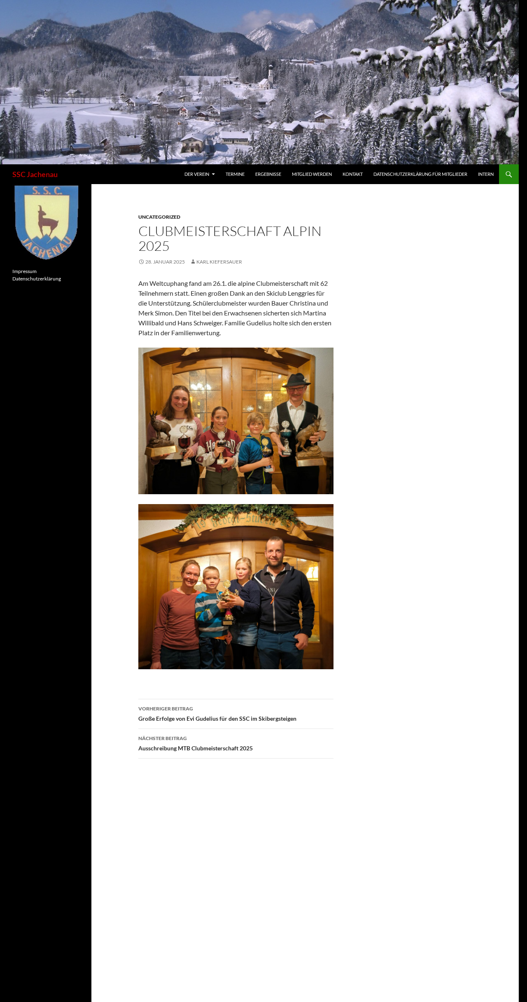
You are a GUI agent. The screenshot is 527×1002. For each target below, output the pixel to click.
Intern (486, 174)
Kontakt (353, 174)
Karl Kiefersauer (219, 262)
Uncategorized (159, 217)
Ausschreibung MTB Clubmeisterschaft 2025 (195, 743)
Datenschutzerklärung (36, 279)
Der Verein (196, 174)
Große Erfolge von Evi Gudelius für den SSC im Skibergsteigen (217, 713)
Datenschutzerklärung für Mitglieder (420, 174)
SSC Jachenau (35, 174)
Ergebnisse (268, 174)
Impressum (24, 271)
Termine (235, 174)
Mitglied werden (312, 174)
